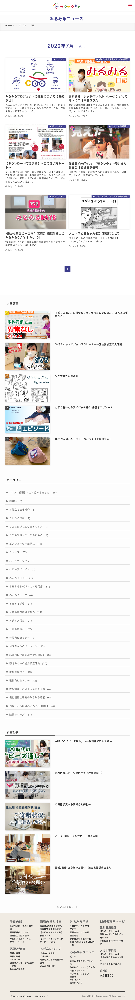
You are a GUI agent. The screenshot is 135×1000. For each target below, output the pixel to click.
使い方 (73, 929)
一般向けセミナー (22, 638)
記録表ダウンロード (79, 932)
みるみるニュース (67, 19)
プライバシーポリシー (20, 996)
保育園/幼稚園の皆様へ (51, 926)
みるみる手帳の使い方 (110, 964)
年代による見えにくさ (20, 939)
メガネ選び (45, 956)
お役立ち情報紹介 (22, 509)
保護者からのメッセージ (27, 646)
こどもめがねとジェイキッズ (28, 527)
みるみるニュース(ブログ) (82, 967)
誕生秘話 (74, 935)
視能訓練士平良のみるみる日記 (31, 697)
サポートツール (17, 942)
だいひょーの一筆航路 (25, 544)
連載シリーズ (20, 714)
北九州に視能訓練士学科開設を (30, 655)
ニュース (18, 552)
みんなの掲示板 (17, 969)
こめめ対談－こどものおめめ (28, 535)
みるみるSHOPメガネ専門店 (29, 586)
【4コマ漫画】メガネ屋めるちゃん (33, 492)
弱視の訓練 (15, 956)
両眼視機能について (19, 932)
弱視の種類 (15, 953)
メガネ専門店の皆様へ (25, 612)
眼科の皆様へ (20, 672)
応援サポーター (77, 971)
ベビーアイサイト (22, 569)
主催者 (73, 977)
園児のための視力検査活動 (28, 663)
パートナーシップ (22, 561)
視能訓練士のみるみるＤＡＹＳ (30, 689)
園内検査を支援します (50, 929)
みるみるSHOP (21, 578)
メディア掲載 (20, 620)
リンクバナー (76, 980)
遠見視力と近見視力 (19, 935)
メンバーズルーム (108, 931)
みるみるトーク (21, 595)
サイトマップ (41, 996)
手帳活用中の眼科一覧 (80, 939)
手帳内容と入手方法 (79, 926)
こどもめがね (19, 518)
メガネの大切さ (47, 953)
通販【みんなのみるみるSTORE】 (32, 706)
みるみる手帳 (20, 603)
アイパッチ (15, 959)
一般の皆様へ (20, 629)
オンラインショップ (79, 974)
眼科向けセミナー (23, 680)
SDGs (15, 501)
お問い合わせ (76, 983)
